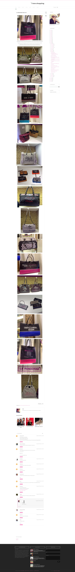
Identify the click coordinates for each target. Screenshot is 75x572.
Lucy (20, 481)
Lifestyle (34, 7)
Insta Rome (52, 64)
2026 (51, 30)
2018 (51, 38)
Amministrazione (36, 570)
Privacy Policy (27, 570)
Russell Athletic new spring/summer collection (54, 53)
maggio (52, 51)
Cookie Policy (32, 570)
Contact (38, 7)
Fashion (23, 7)
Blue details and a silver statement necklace (55, 61)
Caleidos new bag (53, 67)
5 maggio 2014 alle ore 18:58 (40, 509)
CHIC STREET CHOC (22, 490)
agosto (52, 48)
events (21, 405)
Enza (20, 519)
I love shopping (22, 570)
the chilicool (22, 474)
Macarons (35, 560)
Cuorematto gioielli (53, 55)
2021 (51, 35)
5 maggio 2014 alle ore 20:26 (40, 514)
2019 (51, 37)
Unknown (21, 486)
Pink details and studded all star (55, 63)
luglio (52, 49)
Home (16, 7)
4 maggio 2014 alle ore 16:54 (40, 443)
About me (19, 7)
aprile (52, 73)
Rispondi (21, 497)
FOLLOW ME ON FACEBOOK (23, 489)
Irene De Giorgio (22, 509)
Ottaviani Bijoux (53, 52)
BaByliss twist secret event (21, 427)
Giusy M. (21, 514)
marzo (52, 74)
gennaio (52, 76)
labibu (21, 494)
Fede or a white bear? (36, 549)
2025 (51, 31)
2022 (51, 34)
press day (28, 405)
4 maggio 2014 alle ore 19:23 (40, 458)
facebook (17, 538)
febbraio (52, 75)
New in (52, 62)
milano (26, 405)
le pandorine (23, 405)
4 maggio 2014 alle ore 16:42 (40, 435)
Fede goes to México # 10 (37, 564)
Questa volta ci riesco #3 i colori (55, 66)
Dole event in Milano (30, 426)
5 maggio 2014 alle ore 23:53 (40, 519)
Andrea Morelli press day (39, 426)
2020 (51, 36)
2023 (51, 33)
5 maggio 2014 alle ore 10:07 (39, 500)
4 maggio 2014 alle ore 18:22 (40, 448)
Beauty (30, 7)
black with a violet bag (53, 56)
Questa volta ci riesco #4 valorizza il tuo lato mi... (55, 59)
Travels (27, 7)
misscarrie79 (22, 435)
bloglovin (17, 539)
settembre (52, 47)
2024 (51, 32)
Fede (22, 502)
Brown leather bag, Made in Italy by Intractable (55, 57)
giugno (52, 50)
